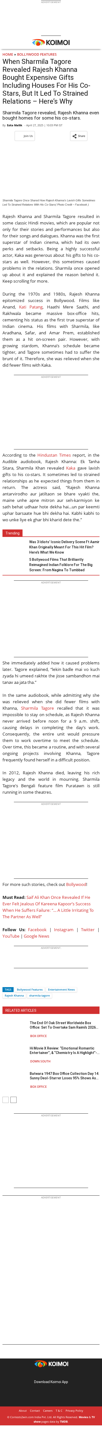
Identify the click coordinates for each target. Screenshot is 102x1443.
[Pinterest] (51, 1374)
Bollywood (76, 884)
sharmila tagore (39, 995)
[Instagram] (44, 1374)
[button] (78, 136)
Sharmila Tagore (37, 708)
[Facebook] (6, 980)
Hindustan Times (54, 455)
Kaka (70, 468)
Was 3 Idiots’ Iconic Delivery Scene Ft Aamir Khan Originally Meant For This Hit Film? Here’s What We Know (64, 547)
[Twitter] (14, 980)
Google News (36, 936)
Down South (40, 1061)
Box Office (38, 1036)
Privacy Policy (74, 1410)
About (23, 1410)
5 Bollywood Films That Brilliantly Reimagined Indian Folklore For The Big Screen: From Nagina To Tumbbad (60, 565)
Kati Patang (31, 307)
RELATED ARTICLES (20, 1010)
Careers (47, 1410)
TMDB (64, 1421)
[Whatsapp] (23, 980)
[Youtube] (65, 1374)
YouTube (11, 936)
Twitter (88, 929)
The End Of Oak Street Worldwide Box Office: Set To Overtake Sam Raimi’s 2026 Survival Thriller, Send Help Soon (63, 1025)
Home (7, 54)
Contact (35, 1410)
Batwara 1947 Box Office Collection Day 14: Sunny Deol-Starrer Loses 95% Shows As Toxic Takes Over (64, 1076)
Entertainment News (61, 989)
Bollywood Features (37, 54)
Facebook (37, 929)
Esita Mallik (14, 125)
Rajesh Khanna (14, 995)
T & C (59, 1410)
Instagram (64, 929)
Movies (83, 1417)
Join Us (28, 136)
